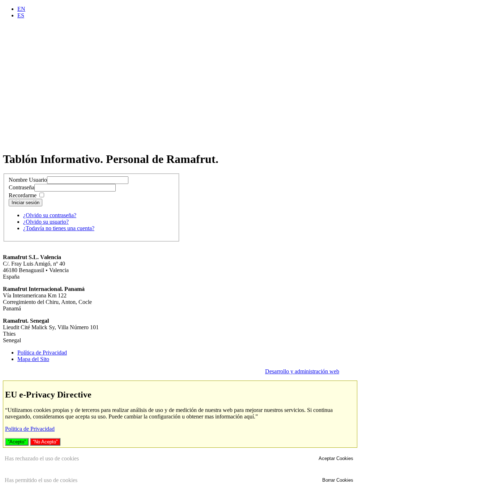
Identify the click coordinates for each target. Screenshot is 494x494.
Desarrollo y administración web (302, 371)
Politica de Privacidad (30, 429)
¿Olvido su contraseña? (49, 215)
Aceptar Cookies (336, 458)
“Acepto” (17, 441)
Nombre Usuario (28, 180)
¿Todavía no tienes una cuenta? (58, 228)
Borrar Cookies (337, 480)
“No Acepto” (45, 441)
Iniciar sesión (25, 202)
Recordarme (23, 195)
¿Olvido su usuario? (46, 222)
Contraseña (21, 187)
